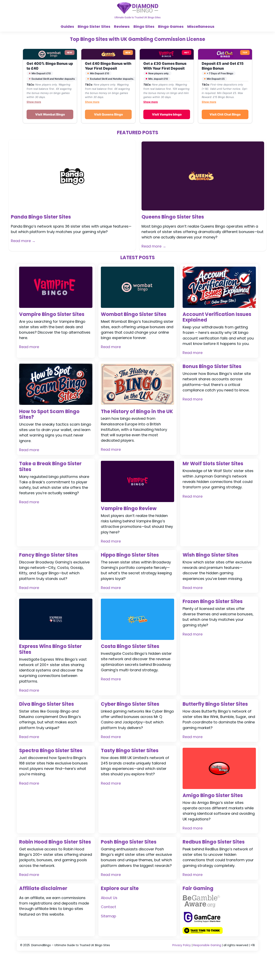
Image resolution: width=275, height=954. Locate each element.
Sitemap (108, 916)
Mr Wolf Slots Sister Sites (213, 464)
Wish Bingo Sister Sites (210, 555)
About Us (109, 897)
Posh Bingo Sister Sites (128, 842)
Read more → (23, 240)
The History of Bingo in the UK (137, 412)
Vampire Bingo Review (129, 509)
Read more (29, 346)
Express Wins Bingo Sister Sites (50, 649)
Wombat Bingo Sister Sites (133, 314)
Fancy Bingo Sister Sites (48, 555)
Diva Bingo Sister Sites (46, 704)
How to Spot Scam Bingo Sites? (49, 414)
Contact (108, 906)
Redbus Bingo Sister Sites (214, 842)
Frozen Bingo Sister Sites (213, 601)
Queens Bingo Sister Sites (173, 217)
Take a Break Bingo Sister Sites (50, 466)
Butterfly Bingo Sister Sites (215, 704)
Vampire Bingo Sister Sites (51, 314)
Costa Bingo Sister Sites (130, 646)
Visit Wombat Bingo (50, 114)
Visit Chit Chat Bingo (225, 114)
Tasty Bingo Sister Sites (129, 751)
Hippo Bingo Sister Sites (130, 555)
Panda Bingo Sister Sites (41, 217)
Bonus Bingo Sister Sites (212, 366)
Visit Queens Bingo (108, 114)
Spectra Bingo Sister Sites (50, 751)
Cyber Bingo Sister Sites (130, 704)
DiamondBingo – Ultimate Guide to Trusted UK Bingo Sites (70, 945)
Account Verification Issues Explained (217, 317)
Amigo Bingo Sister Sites (213, 795)
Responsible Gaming (207, 945)
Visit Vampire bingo (167, 114)
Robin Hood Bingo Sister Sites (55, 842)
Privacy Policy (181, 945)
